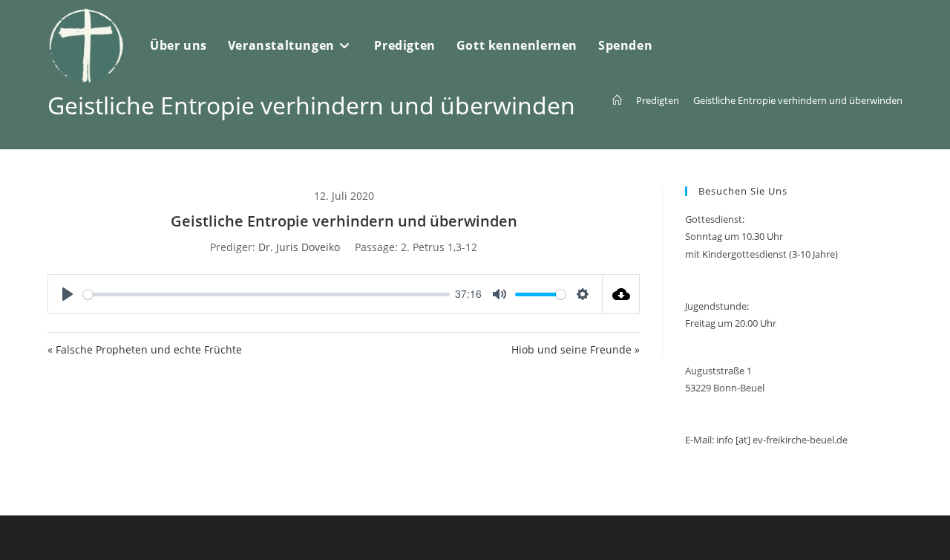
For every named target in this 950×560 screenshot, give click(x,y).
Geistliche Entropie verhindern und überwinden (797, 100)
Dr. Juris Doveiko (299, 247)
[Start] (617, 100)
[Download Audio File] (621, 294)
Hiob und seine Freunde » (575, 349)
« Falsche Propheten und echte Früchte (145, 349)
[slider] (266, 294)
